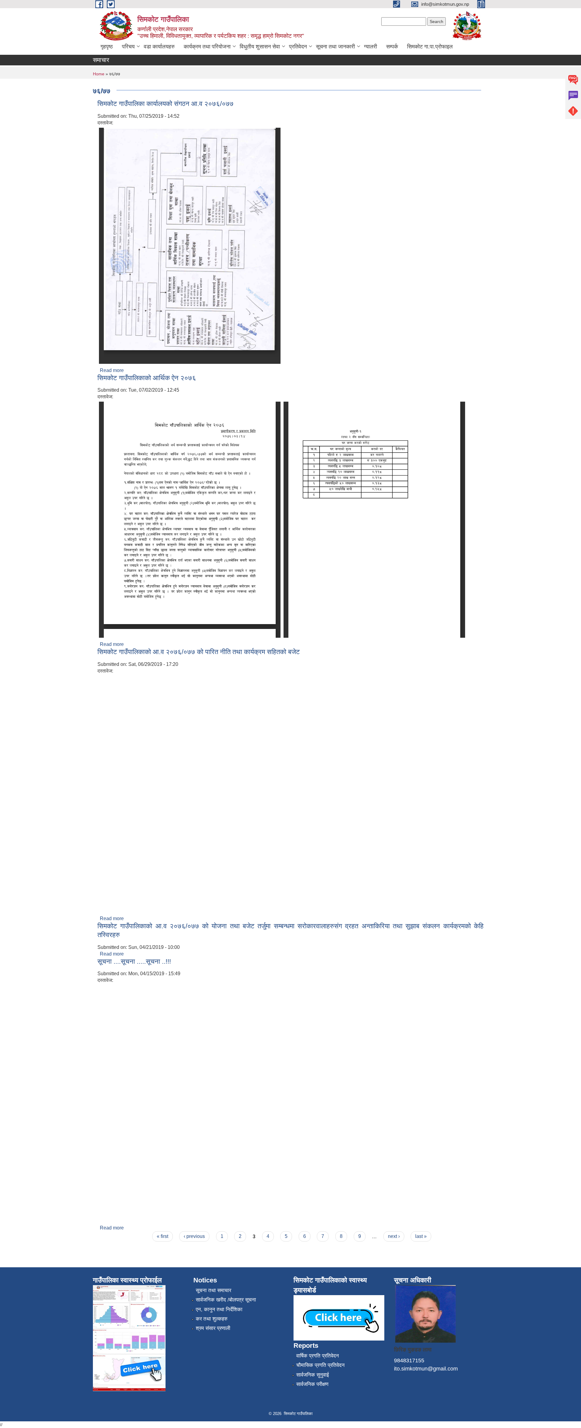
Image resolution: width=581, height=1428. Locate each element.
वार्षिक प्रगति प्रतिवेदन (317, 1356)
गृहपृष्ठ (106, 47)
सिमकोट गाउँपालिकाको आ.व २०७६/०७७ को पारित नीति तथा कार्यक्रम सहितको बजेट (198, 652)
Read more (112, 370)
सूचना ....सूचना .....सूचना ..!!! (134, 961)
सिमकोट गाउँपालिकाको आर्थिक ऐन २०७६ (146, 378)
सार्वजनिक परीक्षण (312, 1384)
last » (421, 1236)
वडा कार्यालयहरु (159, 47)
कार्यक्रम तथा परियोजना (207, 47)
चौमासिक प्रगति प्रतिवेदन (320, 1365)
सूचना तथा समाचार (213, 1290)
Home (98, 73)
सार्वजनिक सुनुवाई (312, 1375)
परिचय (128, 47)
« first (162, 1236)
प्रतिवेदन (298, 47)
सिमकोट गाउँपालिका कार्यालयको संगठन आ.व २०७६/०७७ (165, 103)
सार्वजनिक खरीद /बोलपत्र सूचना (226, 1300)
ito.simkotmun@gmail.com (426, 1369)
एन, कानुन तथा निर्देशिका (219, 1309)
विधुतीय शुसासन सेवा (260, 47)
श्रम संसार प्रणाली (213, 1328)
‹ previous (194, 1236)
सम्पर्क (392, 47)
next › (394, 1236)
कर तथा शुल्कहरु (212, 1319)
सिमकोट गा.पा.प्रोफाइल (430, 47)
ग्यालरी (370, 47)
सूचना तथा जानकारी (335, 47)
